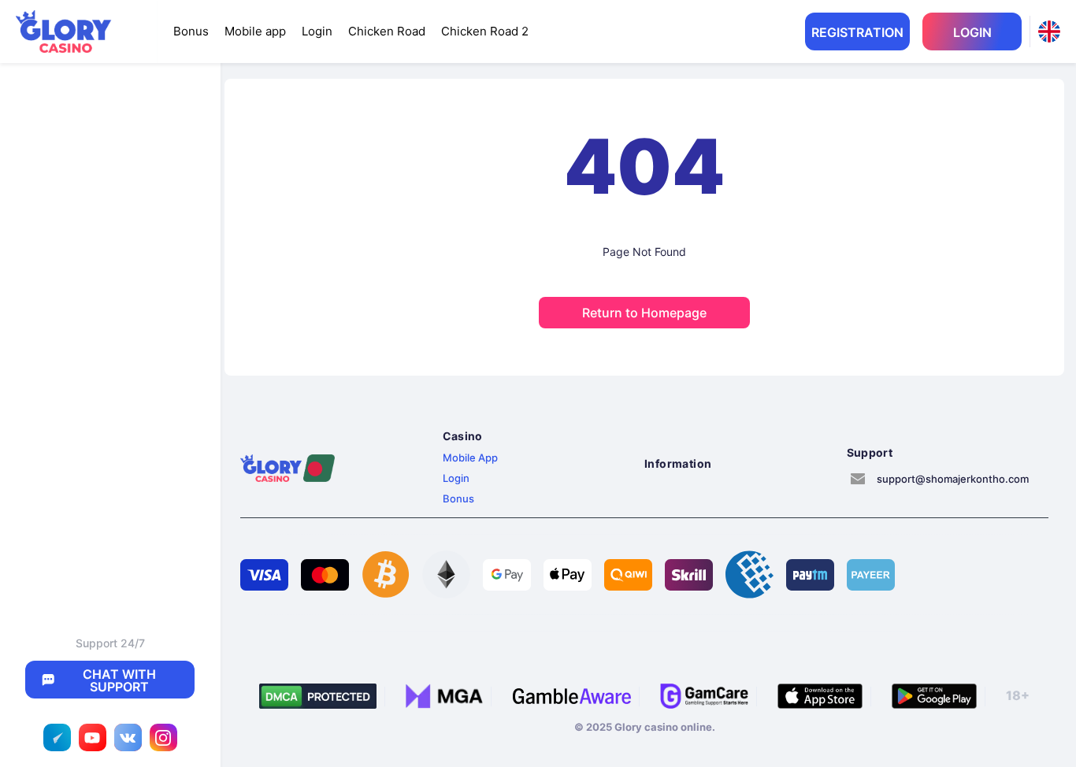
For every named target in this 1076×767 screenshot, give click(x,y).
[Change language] (1049, 31)
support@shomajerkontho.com (953, 478)
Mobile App (470, 457)
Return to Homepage (644, 313)
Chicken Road (386, 31)
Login (317, 31)
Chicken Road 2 (485, 31)
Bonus (191, 31)
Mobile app (255, 31)
